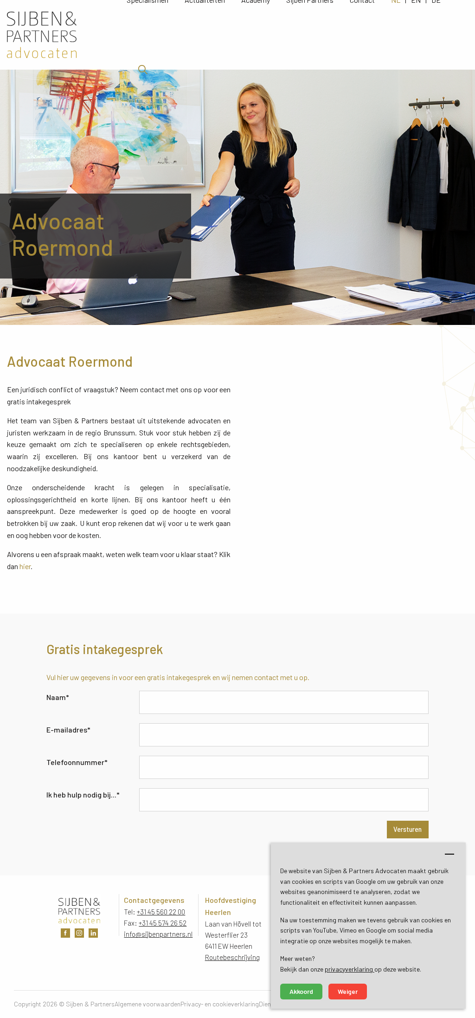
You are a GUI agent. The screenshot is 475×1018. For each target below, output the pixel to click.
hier (25, 566)
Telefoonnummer (77, 762)
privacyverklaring (349, 969)
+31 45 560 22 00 (161, 912)
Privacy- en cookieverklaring (219, 1004)
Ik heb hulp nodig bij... (83, 794)
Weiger (348, 991)
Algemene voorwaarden (147, 1004)
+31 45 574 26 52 (162, 923)
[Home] (67, 35)
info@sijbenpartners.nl (158, 934)
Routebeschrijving (232, 957)
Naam (57, 697)
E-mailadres (68, 729)
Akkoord (301, 991)
